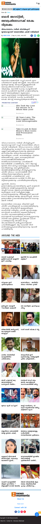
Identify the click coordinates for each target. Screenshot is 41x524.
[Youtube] (24, 512)
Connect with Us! (20, 508)
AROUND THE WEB (10, 236)
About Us (20, 499)
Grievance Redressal (18, 521)
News (8, 12)
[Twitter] (19, 512)
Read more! (20, 504)
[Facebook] (16, 512)
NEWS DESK (6, 36)
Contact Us (9, 521)
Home (3, 12)
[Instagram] (21, 512)
